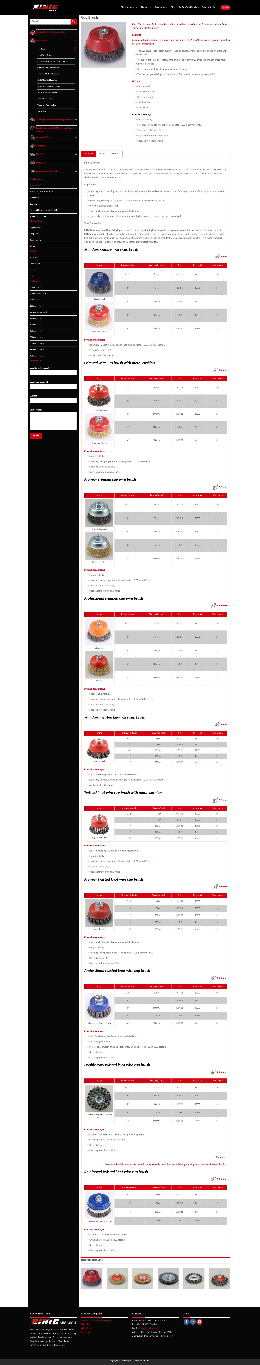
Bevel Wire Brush (44, 55)
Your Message (36, 410)
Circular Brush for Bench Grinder (51, 61)
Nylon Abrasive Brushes (47, 93)
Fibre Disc (86, 1332)
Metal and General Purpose (41, 192)
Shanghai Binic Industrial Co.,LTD (137, 1361)
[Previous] (80, 1284)
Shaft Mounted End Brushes (48, 86)
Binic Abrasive (129, 7)
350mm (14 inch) (37, 350)
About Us (146, 7)
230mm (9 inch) (36, 337)
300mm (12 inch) (37, 343)
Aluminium (34, 198)
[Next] (230, 1284)
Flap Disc (85, 1324)
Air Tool (33, 246)
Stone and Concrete (38, 216)
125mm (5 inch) (36, 318)
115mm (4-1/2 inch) (38, 312)
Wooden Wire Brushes (46, 105)
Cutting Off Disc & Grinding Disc (96, 1321)
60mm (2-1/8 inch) (38, 294)
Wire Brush (86, 1328)
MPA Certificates (189, 7)
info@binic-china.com (148, 1328)
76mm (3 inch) (36, 300)
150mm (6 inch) (36, 325)
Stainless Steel (36, 185)
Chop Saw (34, 234)
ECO (31, 276)
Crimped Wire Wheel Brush (48, 68)
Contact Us (208, 7)
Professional (35, 264)
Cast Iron (33, 204)
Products (160, 7)
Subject (33, 396)
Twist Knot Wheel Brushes (48, 74)
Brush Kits (41, 111)
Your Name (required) (39, 368)
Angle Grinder (36, 228)
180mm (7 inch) (36, 331)
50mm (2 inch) (36, 287)
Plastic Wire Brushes (45, 99)
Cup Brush (41, 49)
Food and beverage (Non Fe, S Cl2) (44, 210)
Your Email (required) (39, 382)
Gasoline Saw (35, 240)
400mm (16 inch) (37, 356)
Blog (173, 7)
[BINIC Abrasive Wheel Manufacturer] (57, 7)
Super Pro (34, 257)
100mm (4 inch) (36, 306)
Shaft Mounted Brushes (47, 80)
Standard (33, 270)
